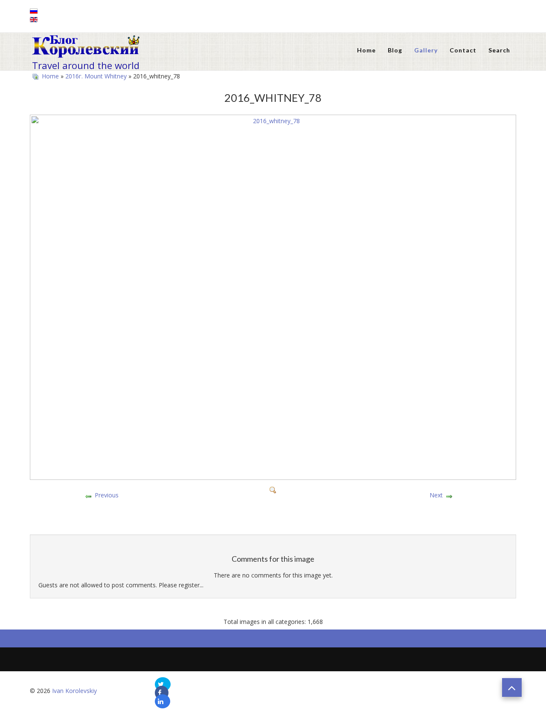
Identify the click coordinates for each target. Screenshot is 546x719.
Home (366, 50)
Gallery (426, 50)
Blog (395, 50)
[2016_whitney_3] (273, 525)
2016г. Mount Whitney (96, 76)
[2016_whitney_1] (273, 513)
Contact (463, 50)
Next (436, 495)
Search (499, 50)
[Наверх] (512, 687)
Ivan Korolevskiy (74, 691)
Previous (107, 495)
